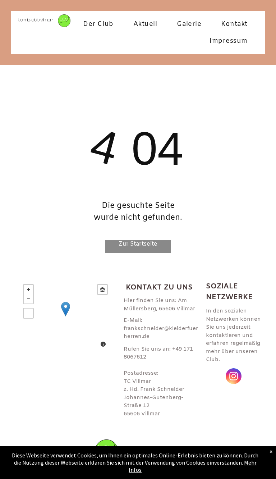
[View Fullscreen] (28, 313)
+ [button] (28, 289)
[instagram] (234, 377)
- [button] (28, 299)
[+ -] (65, 316)
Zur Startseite (138, 244)
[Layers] (102, 289)
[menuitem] (101, 24)
